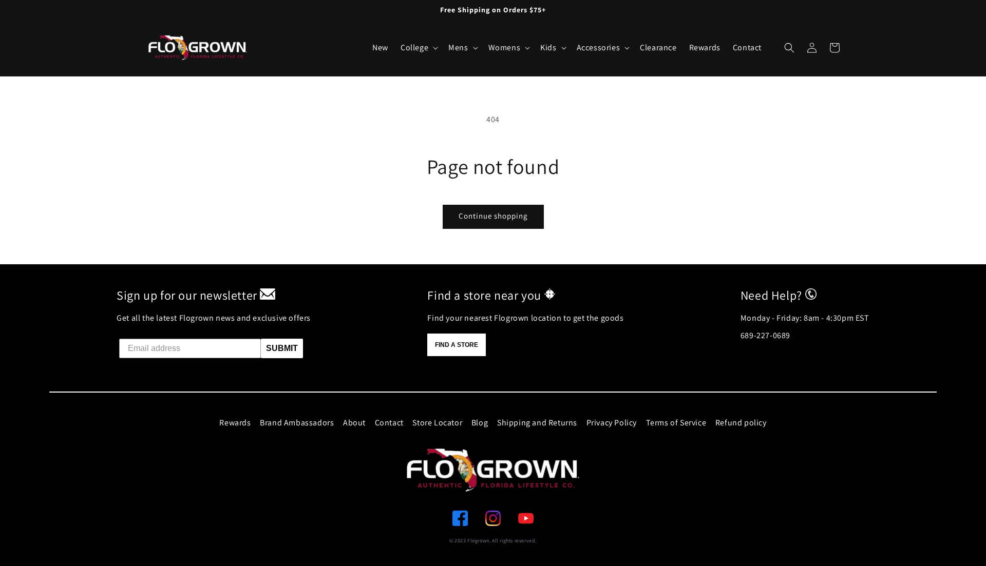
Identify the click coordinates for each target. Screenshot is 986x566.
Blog (479, 422)
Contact (389, 422)
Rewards (235, 422)
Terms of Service (676, 422)
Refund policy (741, 422)
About (354, 422)
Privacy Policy (611, 422)
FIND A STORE (456, 344)
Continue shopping (493, 216)
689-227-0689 (765, 335)
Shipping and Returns (537, 422)
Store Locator (437, 422)
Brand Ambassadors (297, 422)
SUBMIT (282, 348)
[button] (789, 47)
